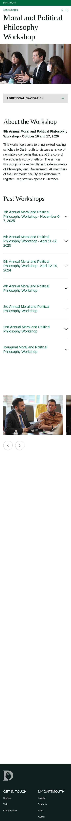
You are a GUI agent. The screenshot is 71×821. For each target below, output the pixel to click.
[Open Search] (62, 10)
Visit (5, 804)
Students (42, 804)
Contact (7, 798)
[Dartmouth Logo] (9, 3)
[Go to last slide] (8, 445)
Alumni (41, 816)
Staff (40, 810)
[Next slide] (19, 445)
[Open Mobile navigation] (66, 10)
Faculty (41, 798)
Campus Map (10, 810)
